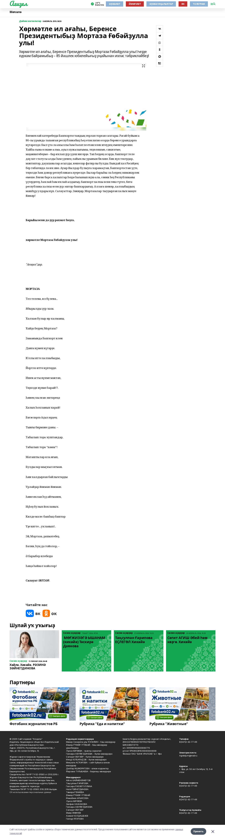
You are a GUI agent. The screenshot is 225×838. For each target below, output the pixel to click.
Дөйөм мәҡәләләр (30, 21)
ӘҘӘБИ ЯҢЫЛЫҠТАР (161, 3)
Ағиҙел (18, 3)
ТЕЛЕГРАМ (199, 3)
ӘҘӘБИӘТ (114, 3)
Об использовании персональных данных (30, 792)
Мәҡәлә (15, 12)
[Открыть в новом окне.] (33, 613)
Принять (198, 831)
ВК (183, 3)
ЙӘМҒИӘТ (135, 3)
